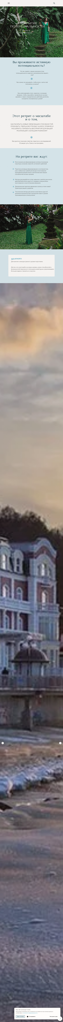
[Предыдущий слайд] (3, 743)
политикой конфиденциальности (30, 1013)
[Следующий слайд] (60, 743)
